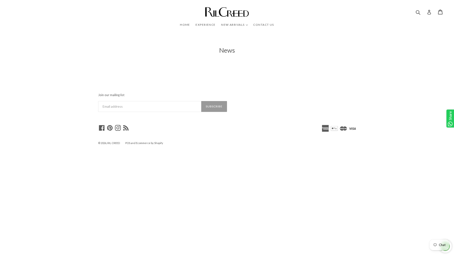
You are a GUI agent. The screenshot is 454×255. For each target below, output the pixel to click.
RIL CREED (113, 142)
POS (127, 142)
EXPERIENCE (205, 24)
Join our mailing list (111, 95)
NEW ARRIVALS (235, 24)
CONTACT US (263, 24)
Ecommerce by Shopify (149, 142)
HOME (185, 24)
